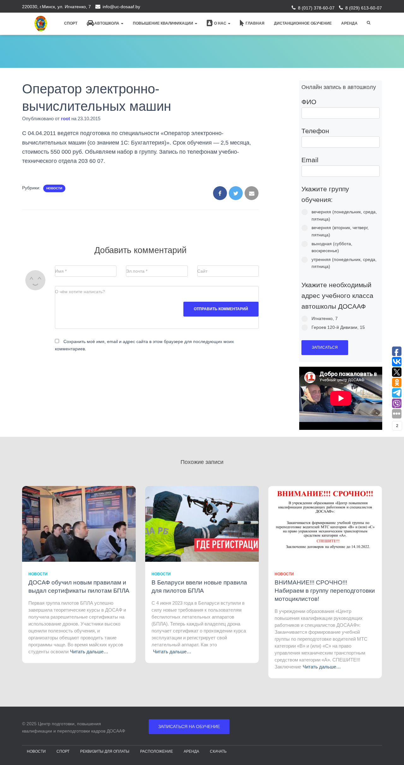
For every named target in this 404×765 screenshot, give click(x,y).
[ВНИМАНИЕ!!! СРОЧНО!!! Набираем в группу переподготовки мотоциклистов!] (325, 523)
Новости (54, 188)
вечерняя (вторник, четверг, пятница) (340, 231)
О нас (220, 23)
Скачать (218, 751)
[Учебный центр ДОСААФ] (41, 24)
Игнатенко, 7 (325, 318)
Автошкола (107, 23)
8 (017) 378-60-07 (316, 7)
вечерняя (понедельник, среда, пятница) (344, 215)
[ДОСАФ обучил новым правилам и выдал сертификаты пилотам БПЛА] (79, 523)
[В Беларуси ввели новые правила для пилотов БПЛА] (202, 523)
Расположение (156, 751)
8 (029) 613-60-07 (363, 7)
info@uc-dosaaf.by (121, 6)
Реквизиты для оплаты (104, 751)
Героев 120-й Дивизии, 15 (338, 327)
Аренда (349, 23)
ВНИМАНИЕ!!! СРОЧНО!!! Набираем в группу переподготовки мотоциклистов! (325, 590)
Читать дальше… (89, 651)
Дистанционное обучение (303, 23)
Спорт (70, 23)
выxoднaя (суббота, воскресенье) (332, 247)
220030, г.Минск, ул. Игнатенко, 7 (56, 6)
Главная (255, 23)
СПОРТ (62, 751)
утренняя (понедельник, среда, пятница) (344, 263)
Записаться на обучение (189, 726)
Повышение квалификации (163, 23)
